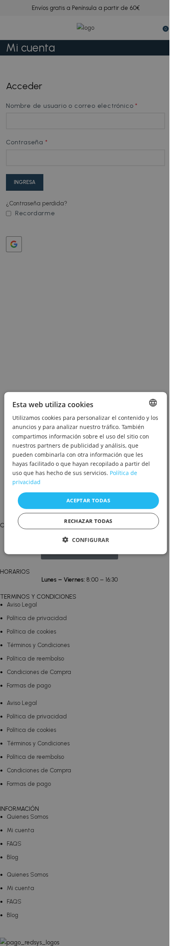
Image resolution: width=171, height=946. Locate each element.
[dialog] (85, 473)
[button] (85, 539)
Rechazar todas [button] (88, 520)
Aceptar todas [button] (88, 500)
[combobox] (153, 403)
